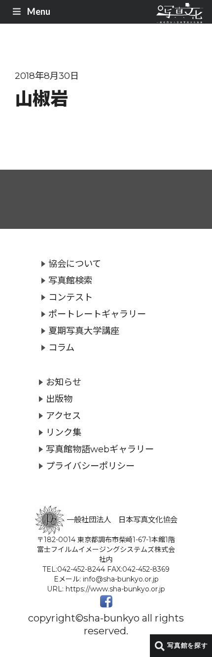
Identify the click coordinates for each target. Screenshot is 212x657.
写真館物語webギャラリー (100, 449)
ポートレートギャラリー (97, 314)
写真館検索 (70, 280)
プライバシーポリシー (90, 466)
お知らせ (63, 382)
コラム (61, 347)
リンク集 (63, 432)
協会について (74, 263)
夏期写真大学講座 (83, 330)
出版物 (59, 398)
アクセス (63, 415)
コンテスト (70, 297)
